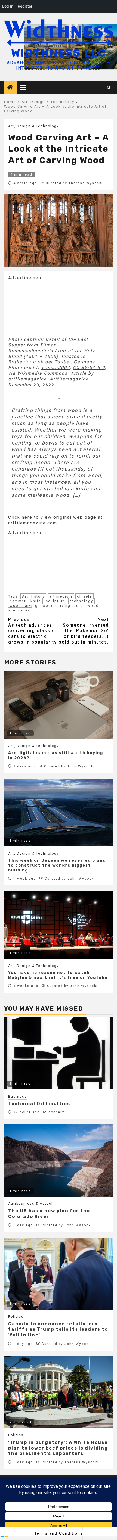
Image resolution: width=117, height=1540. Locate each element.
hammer (18, 601)
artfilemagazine (27, 379)
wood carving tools (62, 606)
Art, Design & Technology (33, 126)
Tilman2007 (55, 367)
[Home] (10, 88)
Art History (33, 596)
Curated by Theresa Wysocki (74, 183)
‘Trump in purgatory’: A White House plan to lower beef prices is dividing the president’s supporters (58, 1448)
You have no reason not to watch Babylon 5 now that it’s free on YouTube (58, 975)
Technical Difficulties (39, 1103)
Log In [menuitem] (7, 6)
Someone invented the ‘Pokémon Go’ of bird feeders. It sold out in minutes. (84, 631)
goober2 (56, 1112)
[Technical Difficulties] (58, 1053)
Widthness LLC (58, 52)
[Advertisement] (49, 308)
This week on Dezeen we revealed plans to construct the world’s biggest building (57, 865)
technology (81, 601)
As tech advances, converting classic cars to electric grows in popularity (32, 631)
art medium (60, 596)
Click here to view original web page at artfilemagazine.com (55, 520)
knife (35, 601)
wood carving (24, 606)
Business (17, 1096)
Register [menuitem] (25, 6)
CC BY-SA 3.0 (89, 367)
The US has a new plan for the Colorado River (49, 1213)
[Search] (109, 87)
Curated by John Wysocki (69, 766)
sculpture (55, 601)
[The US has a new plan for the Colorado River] (58, 1160)
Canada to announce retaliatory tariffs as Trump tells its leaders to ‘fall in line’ (58, 1329)
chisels (84, 596)
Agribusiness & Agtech (31, 1203)
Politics (16, 1317)
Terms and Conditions (58, 1533)
